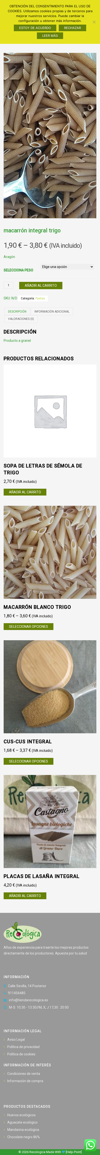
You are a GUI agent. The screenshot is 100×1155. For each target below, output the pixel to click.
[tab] (17, 311)
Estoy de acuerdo (35, 28)
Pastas (40, 298)
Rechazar (72, 28)
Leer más (50, 36)
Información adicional (51, 311)
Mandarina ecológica (23, 1130)
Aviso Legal (16, 1039)
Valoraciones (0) (21, 319)
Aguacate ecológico (22, 1122)
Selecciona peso (18, 270)
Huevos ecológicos (21, 1115)
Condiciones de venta (23, 1074)
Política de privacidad (23, 1047)
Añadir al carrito (41, 285)
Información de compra (25, 1081)
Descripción (17, 311)
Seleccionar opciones (28, 627)
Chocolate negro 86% (23, 1137)
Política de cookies (21, 1054)
